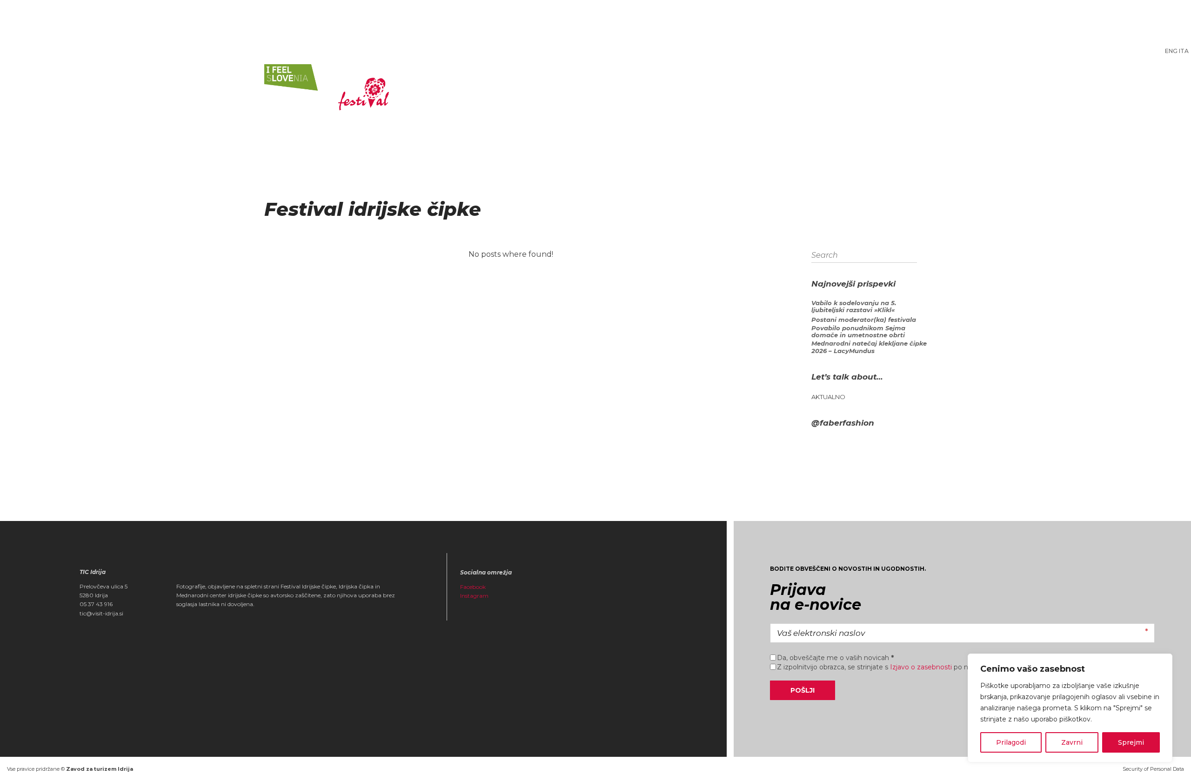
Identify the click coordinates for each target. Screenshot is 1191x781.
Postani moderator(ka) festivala (863, 319)
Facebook (473, 586)
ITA (1184, 50)
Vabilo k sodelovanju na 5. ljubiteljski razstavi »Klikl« (853, 307)
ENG (1171, 50)
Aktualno (828, 397)
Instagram (474, 595)
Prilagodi (1011, 742)
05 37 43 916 (96, 604)
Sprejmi (1131, 742)
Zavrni (1072, 742)
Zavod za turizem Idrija (99, 769)
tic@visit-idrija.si (101, 613)
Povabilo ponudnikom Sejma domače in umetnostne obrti (858, 332)
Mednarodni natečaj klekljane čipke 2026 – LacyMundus (869, 347)
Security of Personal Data (1153, 769)
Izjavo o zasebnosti (921, 667)
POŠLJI (802, 690)
